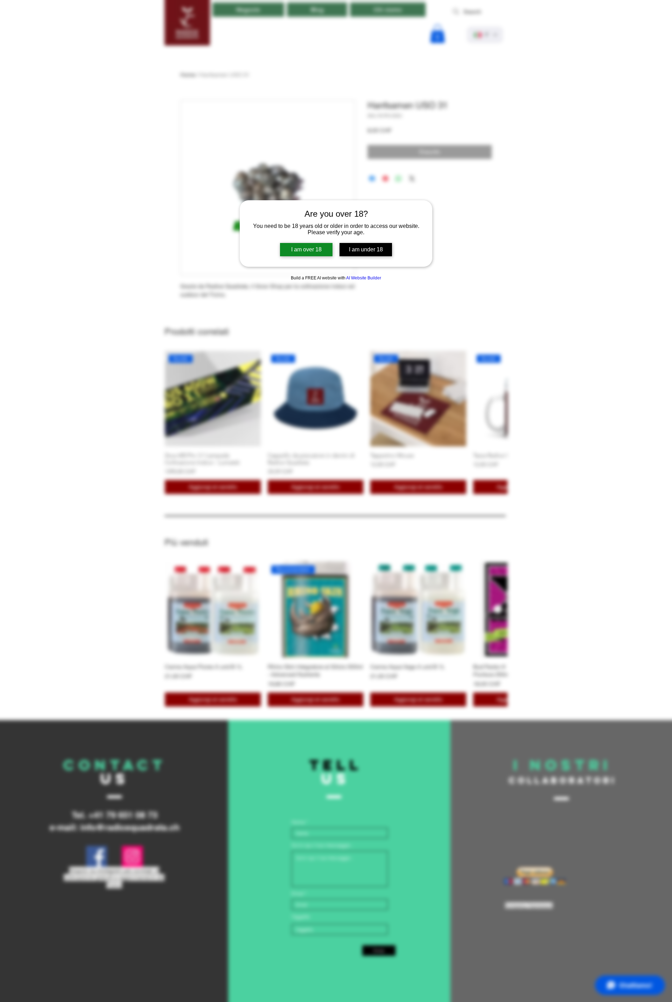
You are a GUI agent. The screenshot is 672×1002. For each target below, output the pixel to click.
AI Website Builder (363, 278)
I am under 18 (366, 249)
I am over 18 (306, 249)
